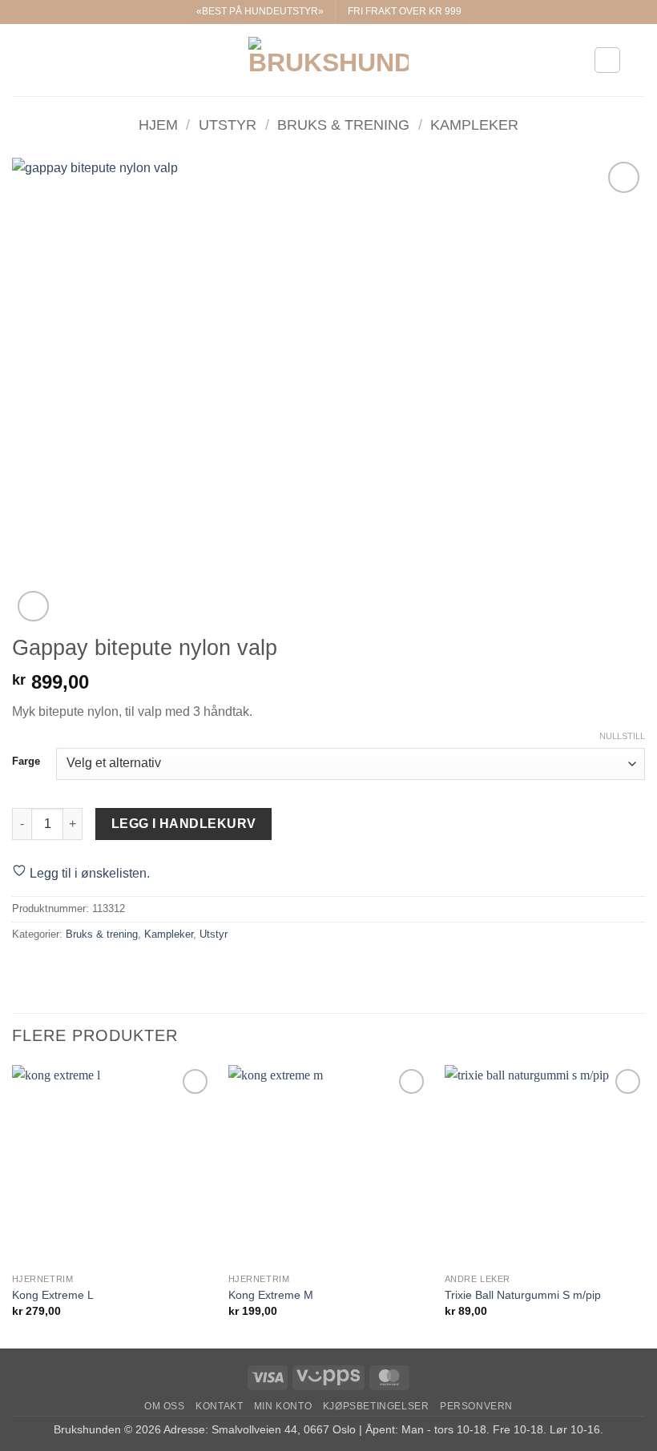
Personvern (476, 1406)
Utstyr (227, 124)
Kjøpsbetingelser (376, 1406)
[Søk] (639, 60)
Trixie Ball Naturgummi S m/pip (523, 1294)
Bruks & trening (343, 124)
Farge (26, 761)
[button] (21, 59)
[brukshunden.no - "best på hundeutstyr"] (328, 60)
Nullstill (622, 736)
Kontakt (219, 1406)
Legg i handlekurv (183, 823)
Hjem (158, 124)
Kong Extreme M (270, 1294)
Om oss (164, 1406)
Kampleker (474, 124)
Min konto (283, 1406)
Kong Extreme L (53, 1294)
